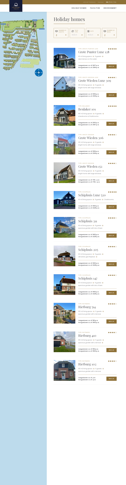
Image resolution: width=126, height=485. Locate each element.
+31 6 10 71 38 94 (88, 2)
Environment (110, 8)
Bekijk (111, 66)
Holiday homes (79, 8)
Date (92, 31)
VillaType (76, 31)
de (111, 2)
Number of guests (62, 31)
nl (115, 2)
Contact (101, 2)
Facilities (95, 8)
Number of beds (111, 31)
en (107, 2)
